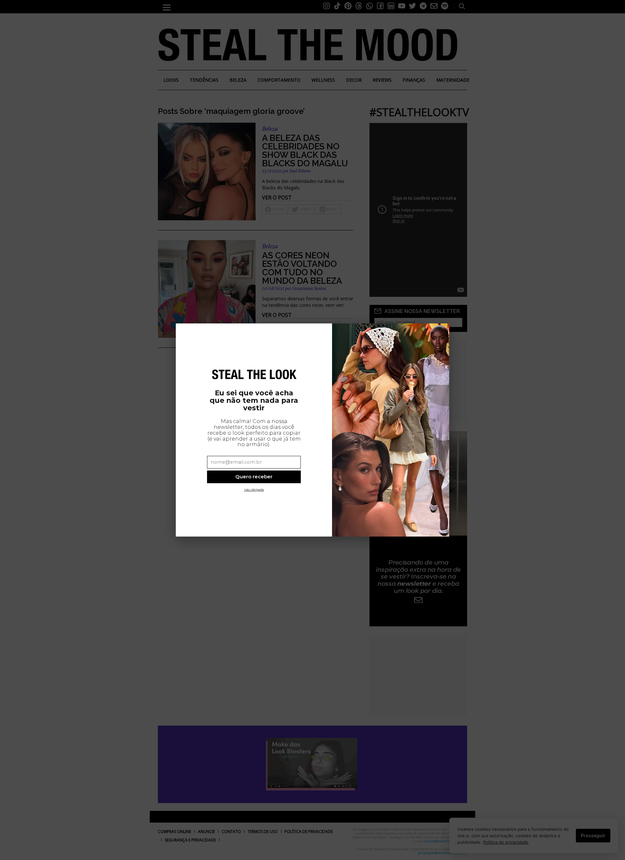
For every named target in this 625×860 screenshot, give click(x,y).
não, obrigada (254, 489)
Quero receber (253, 476)
